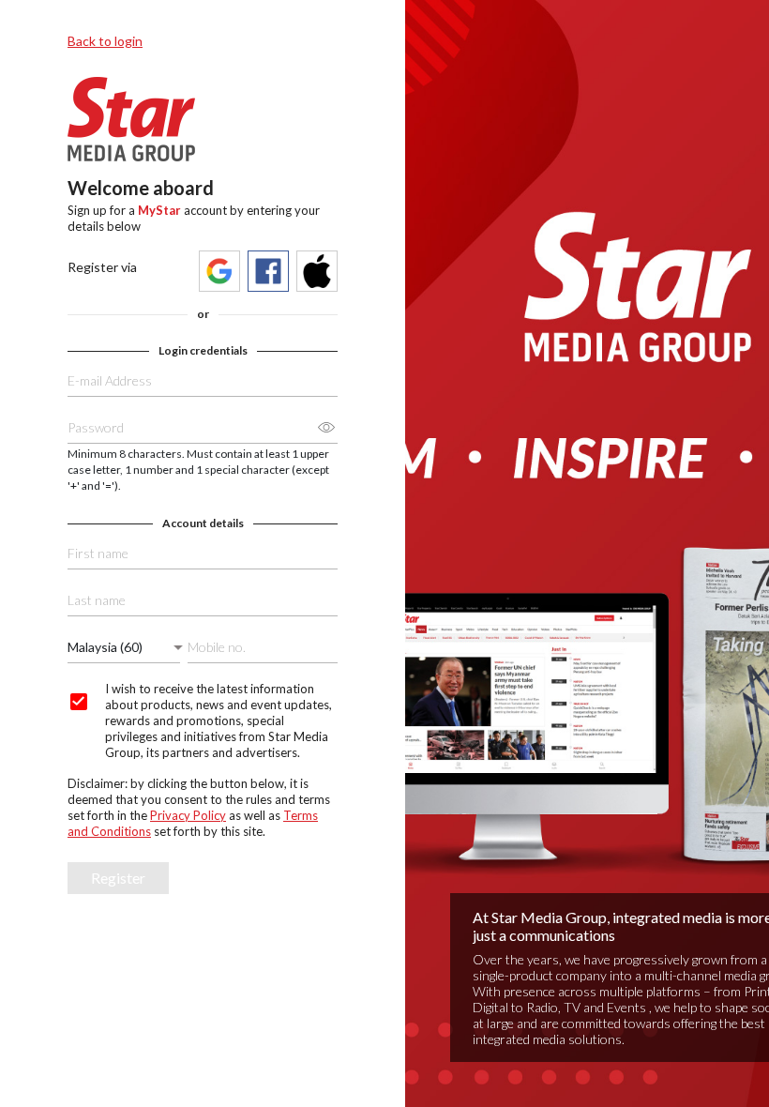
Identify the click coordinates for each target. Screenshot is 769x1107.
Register (118, 878)
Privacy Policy (188, 815)
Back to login (105, 41)
